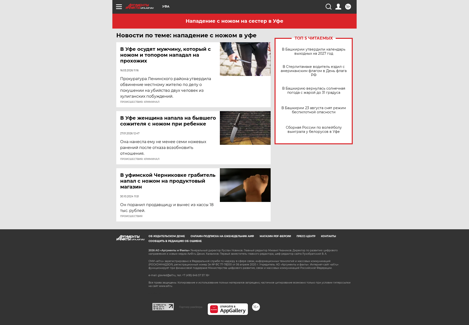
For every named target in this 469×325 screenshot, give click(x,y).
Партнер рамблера (190, 306)
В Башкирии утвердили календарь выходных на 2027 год (313, 51)
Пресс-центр (306, 236)
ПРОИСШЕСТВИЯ (131, 216)
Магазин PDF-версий (275, 236)
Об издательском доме (167, 236)
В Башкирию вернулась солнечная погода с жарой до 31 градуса (313, 90)
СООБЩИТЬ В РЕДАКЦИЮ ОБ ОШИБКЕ (175, 241)
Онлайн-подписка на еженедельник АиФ (222, 236)
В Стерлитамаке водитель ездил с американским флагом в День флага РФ (314, 71)
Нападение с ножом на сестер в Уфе (234, 21)
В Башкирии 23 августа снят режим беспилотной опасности (313, 110)
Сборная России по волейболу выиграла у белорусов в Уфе (314, 130)
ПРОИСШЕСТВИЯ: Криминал (140, 102)
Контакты (328, 236)
